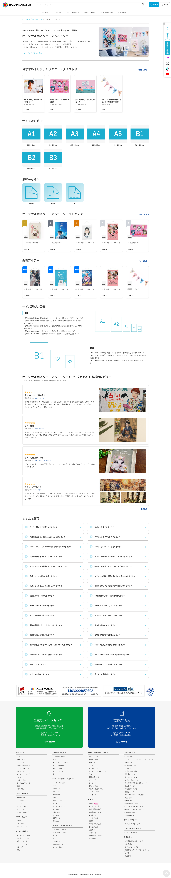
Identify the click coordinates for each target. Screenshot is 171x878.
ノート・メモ (57, 789)
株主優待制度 (129, 815)
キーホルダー (93, 759)
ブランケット (21, 824)
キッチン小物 (57, 847)
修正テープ (56, 818)
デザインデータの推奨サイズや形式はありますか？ (46, 566)
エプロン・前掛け (59, 765)
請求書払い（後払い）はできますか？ (106, 605)
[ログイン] (154, 4)
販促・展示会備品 (95, 809)
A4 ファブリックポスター (43, 461)
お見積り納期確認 (131, 771)
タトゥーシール (58, 771)
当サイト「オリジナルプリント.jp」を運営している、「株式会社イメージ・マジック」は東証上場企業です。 (37, 690)
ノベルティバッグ (23, 812)
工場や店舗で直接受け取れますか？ (106, 635)
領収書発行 (128, 801)
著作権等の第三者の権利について (136, 783)
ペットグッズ (93, 818)
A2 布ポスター (39, 429)
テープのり (56, 815)
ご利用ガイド (129, 756)
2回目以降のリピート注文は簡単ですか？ (108, 595)
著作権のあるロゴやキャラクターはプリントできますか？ (48, 645)
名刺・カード (57, 794)
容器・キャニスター (59, 844)
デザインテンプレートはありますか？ (106, 546)
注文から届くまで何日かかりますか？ (41, 527)
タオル (19, 821)
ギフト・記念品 (94, 806)
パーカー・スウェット (24, 762)
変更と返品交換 (134, 806)
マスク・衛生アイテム (96, 789)
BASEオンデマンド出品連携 (134, 795)
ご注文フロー (129, 768)
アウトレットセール (95, 836)
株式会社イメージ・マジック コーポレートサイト (139, 851)
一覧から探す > (143, 69)
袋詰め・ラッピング (134, 809)
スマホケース (93, 768)
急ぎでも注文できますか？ (102, 527)
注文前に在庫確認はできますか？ (105, 674)
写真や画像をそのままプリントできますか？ (43, 556)
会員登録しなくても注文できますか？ (106, 664)
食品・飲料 (92, 838)
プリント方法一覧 (131, 832)
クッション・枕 (22, 827)
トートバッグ (21, 797)
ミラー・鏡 (92, 780)
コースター (56, 841)
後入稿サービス (130, 786)
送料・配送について (131, 803)
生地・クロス (93, 786)
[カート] (165, 4)
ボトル (55, 835)
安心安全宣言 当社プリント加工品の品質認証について (124, 690)
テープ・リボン (58, 800)
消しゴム (56, 821)
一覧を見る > (144, 509)
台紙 (54, 797)
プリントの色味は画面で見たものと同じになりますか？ (113, 576)
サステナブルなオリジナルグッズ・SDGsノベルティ (139, 760)
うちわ (91, 774)
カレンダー (20, 847)
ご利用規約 (128, 844)
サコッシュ (20, 800)
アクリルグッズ (94, 756)
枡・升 (55, 838)
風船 (18, 850)
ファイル (56, 809)
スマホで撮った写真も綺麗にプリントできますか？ (111, 556)
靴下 (54, 759)
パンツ (19, 777)
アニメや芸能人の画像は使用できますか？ (108, 645)
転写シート (92, 833)
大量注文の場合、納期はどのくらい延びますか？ (45, 537)
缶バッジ (92, 762)
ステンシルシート (59, 806)
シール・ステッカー (59, 783)
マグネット (56, 803)
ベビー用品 (20, 789)
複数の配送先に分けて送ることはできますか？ (44, 625)
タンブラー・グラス (59, 832)
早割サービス (129, 792)
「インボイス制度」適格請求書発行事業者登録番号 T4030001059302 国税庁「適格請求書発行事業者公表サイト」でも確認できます (80, 690)
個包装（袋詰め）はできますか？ (105, 625)
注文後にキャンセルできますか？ (39, 595)
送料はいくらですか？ (35, 664)
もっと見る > (144, 214)
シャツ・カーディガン (24, 774)
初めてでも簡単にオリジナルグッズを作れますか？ (111, 566)
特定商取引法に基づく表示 (134, 841)
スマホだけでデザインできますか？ (106, 537)
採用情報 (128, 856)
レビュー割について (131, 780)
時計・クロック (22, 841)
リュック (20, 803)
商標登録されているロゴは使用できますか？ (43, 654)
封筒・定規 (56, 812)
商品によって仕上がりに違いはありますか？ (43, 586)
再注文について (130, 774)
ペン (54, 786)
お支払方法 (128, 798)
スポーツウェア (22, 780)
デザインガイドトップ (132, 824)
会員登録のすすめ (131, 765)
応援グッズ (92, 821)
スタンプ (56, 791)
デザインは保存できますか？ (38, 674)
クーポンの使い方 (131, 777)
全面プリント (93, 830)
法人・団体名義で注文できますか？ (40, 615)
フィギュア (92, 795)
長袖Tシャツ (21, 759)
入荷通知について (131, 789)
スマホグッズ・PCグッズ (97, 771)
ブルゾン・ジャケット (24, 765)
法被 (18, 786)
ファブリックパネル (23, 835)
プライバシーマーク (150, 692)
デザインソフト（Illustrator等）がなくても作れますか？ (48, 546)
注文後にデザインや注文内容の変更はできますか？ (111, 586)
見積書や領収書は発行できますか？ (40, 605)
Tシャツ (19, 756)
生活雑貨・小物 (94, 777)
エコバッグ (20, 809)
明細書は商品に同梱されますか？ (39, 635)
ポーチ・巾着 (21, 806)
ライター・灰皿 (94, 792)
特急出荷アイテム (95, 812)
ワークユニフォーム (23, 783)
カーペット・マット (23, 844)
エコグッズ (92, 815)
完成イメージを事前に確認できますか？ (42, 576)
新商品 (93, 803)
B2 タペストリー (40, 398)
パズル (91, 765)
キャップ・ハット (59, 768)
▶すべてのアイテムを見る (32, 53)
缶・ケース (92, 783)
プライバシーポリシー (132, 847)
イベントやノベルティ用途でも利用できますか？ (111, 654)
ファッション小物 (59, 756)
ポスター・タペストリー (25, 838)
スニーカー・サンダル (60, 762)
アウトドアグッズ (95, 824)
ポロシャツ (20, 771)
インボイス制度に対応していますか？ (106, 615)
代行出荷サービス (131, 812)
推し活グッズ (93, 827)
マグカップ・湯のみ (59, 830)
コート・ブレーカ (23, 768)
